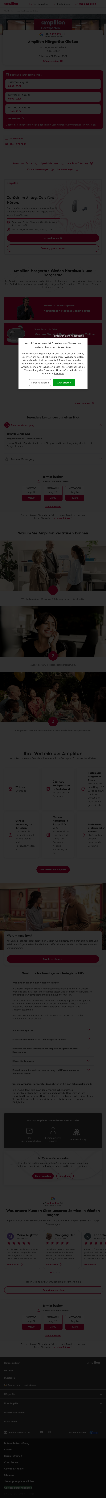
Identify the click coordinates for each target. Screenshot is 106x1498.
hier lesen (59, 373)
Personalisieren (40, 382)
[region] (53, 363)
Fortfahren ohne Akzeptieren (68, 335)
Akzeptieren (64, 382)
